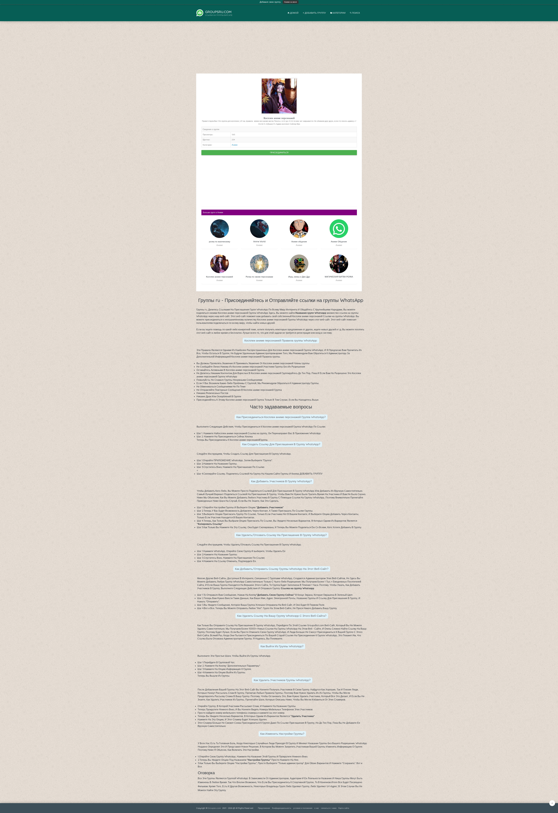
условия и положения (302, 808)
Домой (293, 12)
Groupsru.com (214, 808)
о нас (316, 808)
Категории (339, 12)
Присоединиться (279, 152)
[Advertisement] (279, 48)
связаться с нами (328, 808)
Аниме (234, 145)
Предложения (264, 808)
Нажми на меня (290, 2)
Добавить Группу (315, 12)
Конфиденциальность (281, 808)
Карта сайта (343, 808)
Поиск (356, 12)
